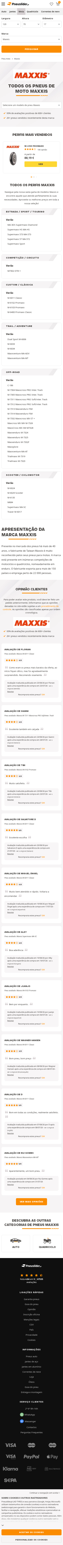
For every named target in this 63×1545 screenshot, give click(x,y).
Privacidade (31, 1334)
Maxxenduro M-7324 (17, 432)
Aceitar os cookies (31, 1532)
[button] (24, 851)
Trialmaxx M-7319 (16, 456)
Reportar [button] (10, 692)
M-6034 (11, 348)
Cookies (31, 1339)
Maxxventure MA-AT (17, 451)
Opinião (32, 1309)
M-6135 (11, 497)
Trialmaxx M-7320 (16, 460)
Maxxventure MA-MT (17, 358)
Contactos (31, 1427)
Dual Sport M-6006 (16, 339)
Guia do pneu (31, 1304)
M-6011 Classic (14, 297)
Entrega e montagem (31, 1392)
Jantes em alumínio (31, 1366)
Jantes (12, 11)
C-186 (10, 385)
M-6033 (11, 343)
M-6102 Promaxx (15, 302)
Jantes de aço (31, 1361)
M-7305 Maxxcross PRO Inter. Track (25, 394)
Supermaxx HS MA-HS (18, 229)
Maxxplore (12, 446)
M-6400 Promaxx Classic (19, 312)
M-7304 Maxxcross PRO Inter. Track (25, 389)
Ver (40, 164)
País (31, 1329)
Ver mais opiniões (31, 1201)
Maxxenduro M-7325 (17, 437)
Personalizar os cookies (31, 1540)
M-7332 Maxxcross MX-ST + (21, 418)
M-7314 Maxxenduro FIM (20, 413)
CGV (31, 1324)
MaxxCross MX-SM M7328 (20, 427)
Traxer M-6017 (14, 511)
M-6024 (11, 488)
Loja (31, 1376)
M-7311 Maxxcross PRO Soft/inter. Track (27, 399)
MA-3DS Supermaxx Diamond (22, 224)
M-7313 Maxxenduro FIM (20, 408)
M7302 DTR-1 (14, 270)
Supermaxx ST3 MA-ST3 (19, 234)
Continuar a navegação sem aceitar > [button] (45, 1493)
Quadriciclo (32, 11)
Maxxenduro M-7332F (18, 442)
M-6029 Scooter (15, 492)
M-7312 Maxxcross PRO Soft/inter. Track (27, 404)
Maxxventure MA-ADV (18, 353)
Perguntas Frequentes (32, 1432)
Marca (4, 33)
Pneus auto (31, 1356)
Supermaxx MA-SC (16, 507)
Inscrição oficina (31, 1314)
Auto (3, 11)
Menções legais (31, 1319)
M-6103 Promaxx (15, 307)
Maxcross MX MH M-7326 (20, 423)
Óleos (31, 1381)
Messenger (30, 1421)
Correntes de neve (50, 11)
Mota (21, 11)
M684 (10, 502)
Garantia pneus (31, 1299)
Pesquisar (31, 49)
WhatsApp (29, 1414)
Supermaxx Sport (16, 243)
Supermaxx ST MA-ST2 (18, 239)
